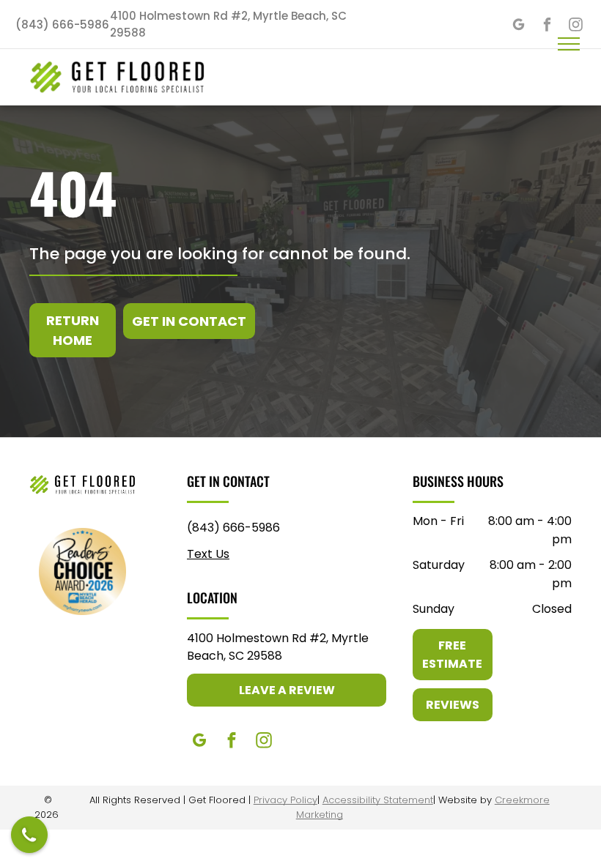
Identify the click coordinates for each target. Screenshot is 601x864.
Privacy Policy (285, 800)
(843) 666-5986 (233, 527)
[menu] (569, 44)
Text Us (208, 553)
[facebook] (547, 26)
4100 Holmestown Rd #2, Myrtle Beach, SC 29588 (278, 647)
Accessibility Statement (377, 800)
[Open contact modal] (29, 834)
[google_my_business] (518, 26)
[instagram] (263, 742)
